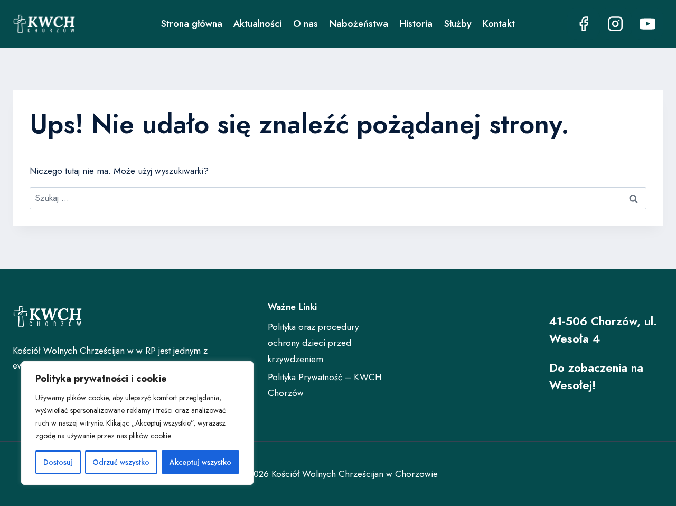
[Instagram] (615, 24)
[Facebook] (583, 24)
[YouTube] (647, 24)
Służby (458, 24)
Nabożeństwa (359, 24)
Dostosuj (58, 462)
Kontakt (499, 24)
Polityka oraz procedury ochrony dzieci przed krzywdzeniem (313, 342)
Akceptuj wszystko (200, 462)
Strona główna (191, 24)
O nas (305, 24)
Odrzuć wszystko (120, 462)
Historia (416, 24)
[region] (137, 423)
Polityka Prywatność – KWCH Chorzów (324, 385)
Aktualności (257, 24)
